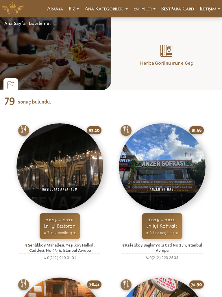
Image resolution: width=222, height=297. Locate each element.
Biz (72, 8)
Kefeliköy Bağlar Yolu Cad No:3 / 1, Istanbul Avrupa (163, 248)
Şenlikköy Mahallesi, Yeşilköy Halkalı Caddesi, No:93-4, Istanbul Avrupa (61, 248)
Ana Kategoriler (104, 8)
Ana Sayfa (15, 23)
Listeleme (39, 23)
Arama (55, 8)
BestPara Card (177, 8)
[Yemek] (23, 130)
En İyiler (143, 8)
